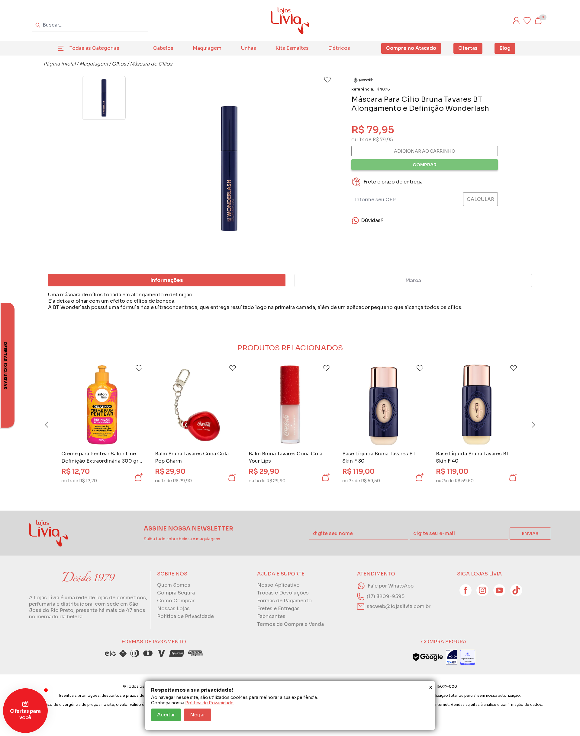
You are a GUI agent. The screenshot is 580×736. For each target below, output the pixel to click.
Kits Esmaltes (292, 48)
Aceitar (166, 715)
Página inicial (60, 64)
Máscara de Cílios (151, 64)
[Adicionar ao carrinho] (138, 477)
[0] (538, 20)
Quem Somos (173, 585)
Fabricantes (271, 616)
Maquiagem (207, 48)
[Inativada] (451, 657)
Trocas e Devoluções (283, 593)
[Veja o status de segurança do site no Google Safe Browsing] (428, 657)
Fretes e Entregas (278, 608)
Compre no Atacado (411, 48)
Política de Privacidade (209, 703)
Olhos (119, 64)
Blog (505, 48)
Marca (413, 280)
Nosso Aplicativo (278, 585)
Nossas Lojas (173, 608)
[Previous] (52, 424)
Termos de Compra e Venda (290, 624)
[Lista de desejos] (527, 20)
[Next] (527, 424)
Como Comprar (176, 600)
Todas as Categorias (94, 48)
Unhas (248, 48)
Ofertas (468, 48)
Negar (197, 715)
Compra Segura (176, 593)
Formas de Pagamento (284, 600)
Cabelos (163, 48)
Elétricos (339, 48)
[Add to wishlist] (327, 79)
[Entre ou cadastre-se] (516, 20)
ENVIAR (530, 533)
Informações (166, 280)
